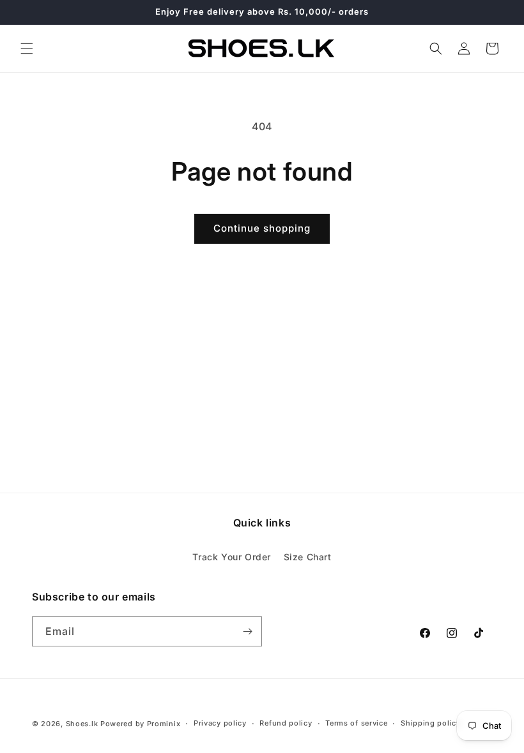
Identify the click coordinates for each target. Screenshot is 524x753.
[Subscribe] (247, 631)
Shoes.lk (82, 723)
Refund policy (285, 723)
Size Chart (308, 556)
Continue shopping (262, 228)
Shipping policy (431, 723)
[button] (27, 48)
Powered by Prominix (140, 723)
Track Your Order (231, 556)
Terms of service (356, 723)
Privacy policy (220, 723)
